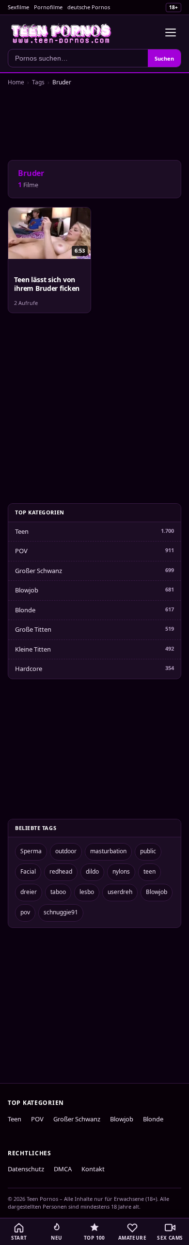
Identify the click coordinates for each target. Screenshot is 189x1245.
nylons (121, 871)
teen (149, 871)
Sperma (31, 851)
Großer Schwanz (38, 570)
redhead (60, 871)
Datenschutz (26, 1169)
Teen (22, 531)
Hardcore (28, 668)
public (148, 851)
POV (21, 550)
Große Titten (33, 629)
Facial (28, 871)
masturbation (108, 851)
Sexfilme (18, 7)
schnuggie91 (61, 912)
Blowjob (26, 590)
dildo (92, 871)
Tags (38, 82)
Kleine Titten (33, 649)
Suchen (164, 58)
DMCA (63, 1169)
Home (16, 82)
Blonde (25, 610)
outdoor (66, 851)
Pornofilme (48, 7)
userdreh (120, 892)
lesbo (86, 892)
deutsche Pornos (88, 7)
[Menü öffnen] (170, 32)
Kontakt (93, 1169)
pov (25, 912)
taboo (58, 892)
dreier (28, 892)
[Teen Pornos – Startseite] (61, 32)
